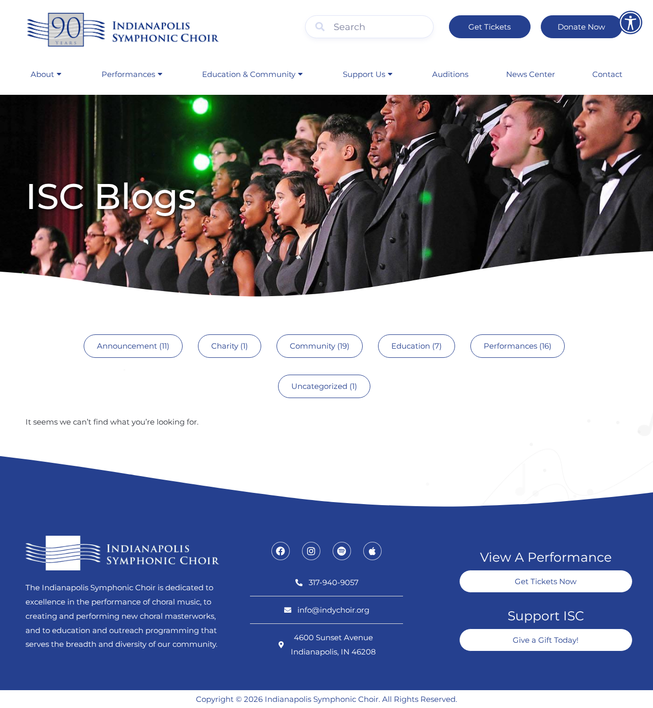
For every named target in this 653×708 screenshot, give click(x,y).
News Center (530, 74)
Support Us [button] (364, 74)
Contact (607, 74)
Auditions (450, 74)
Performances (128, 74)
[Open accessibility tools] (630, 22)
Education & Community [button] (248, 74)
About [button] (42, 74)
